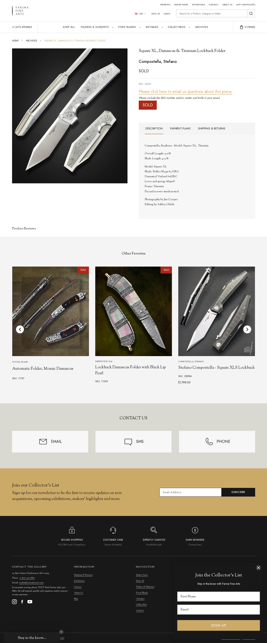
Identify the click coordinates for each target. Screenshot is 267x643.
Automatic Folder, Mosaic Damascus (42, 369)
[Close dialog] (258, 568)
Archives (201, 27)
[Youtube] (29, 601)
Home (15, 40)
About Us (227, 4)
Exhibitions (198, 4)
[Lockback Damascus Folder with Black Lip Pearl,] (133, 311)
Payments (165, 4)
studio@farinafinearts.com (31, 583)
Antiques (152, 27)
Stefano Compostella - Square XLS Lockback (216, 368)
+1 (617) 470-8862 (27, 578)
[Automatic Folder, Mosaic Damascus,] (50, 311)
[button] (32, 638)
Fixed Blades (127, 27)
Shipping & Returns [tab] (211, 128)
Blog (76, 599)
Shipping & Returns (83, 575)
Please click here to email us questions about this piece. (185, 91)
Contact (214, 4)
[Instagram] (14, 601)
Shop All (69, 27)
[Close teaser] (61, 632)
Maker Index (181, 4)
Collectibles (177, 27)
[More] (112, 27)
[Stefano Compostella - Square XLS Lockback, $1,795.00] (216, 311)
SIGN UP (218, 625)
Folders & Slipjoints (95, 27)
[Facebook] (22, 601)
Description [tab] (154, 128)
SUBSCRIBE (238, 492)
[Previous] (20, 329)
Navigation (145, 567)
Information (84, 567)
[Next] (247, 329)
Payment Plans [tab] (180, 128)
